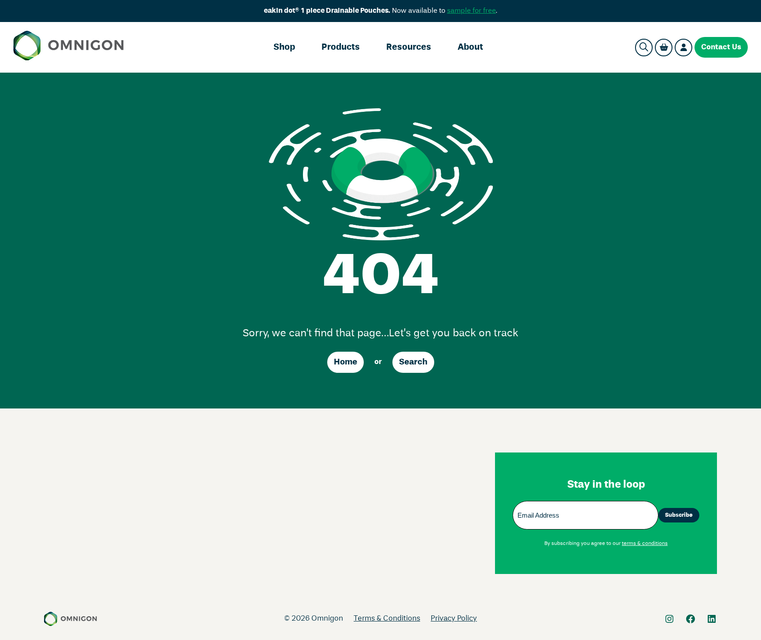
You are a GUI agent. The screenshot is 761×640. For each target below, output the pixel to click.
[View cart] (663, 47)
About (470, 47)
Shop (284, 47)
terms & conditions (645, 543)
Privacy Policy (454, 618)
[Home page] (68, 47)
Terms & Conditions (387, 618)
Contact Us (721, 47)
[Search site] (644, 47)
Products (340, 47)
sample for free (471, 11)
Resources (408, 47)
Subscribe (679, 515)
